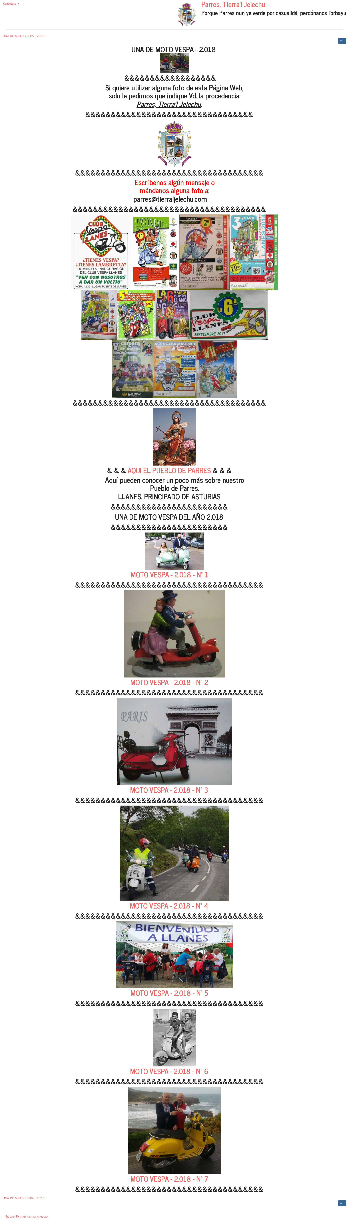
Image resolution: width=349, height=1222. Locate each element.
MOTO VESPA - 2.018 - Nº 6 (169, 1071)
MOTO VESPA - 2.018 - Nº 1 (169, 574)
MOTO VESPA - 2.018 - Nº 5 (169, 993)
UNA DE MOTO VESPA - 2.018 (23, 36)
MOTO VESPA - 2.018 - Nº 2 (169, 682)
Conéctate (10, 3)
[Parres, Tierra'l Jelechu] (187, 14)
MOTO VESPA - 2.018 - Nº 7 (169, 1179)
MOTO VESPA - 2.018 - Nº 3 (169, 790)
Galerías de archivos (33, 1217)
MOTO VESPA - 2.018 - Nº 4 (169, 905)
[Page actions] (342, 41)
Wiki (12, 1217)
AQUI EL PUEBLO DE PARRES (169, 470)
